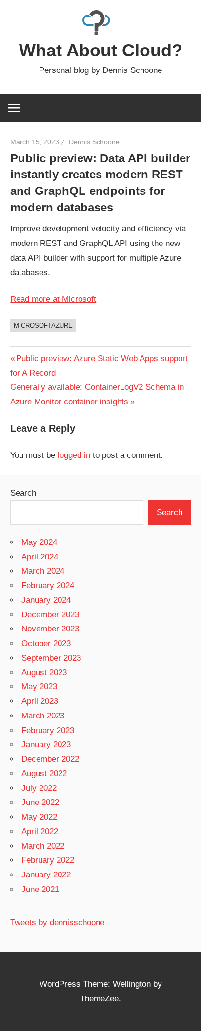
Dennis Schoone (94, 142)
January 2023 (46, 744)
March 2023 (42, 715)
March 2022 (42, 846)
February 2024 (47, 585)
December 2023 (50, 614)
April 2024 (39, 556)
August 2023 (44, 672)
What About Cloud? (100, 50)
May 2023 (39, 686)
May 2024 (39, 542)
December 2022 (50, 759)
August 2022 (44, 773)
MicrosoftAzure (43, 325)
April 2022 (39, 831)
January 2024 (46, 600)
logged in (74, 455)
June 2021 (40, 889)
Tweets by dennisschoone (57, 922)
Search (23, 493)
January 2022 (46, 874)
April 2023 (39, 701)
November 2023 (50, 628)
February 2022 (47, 860)
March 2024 (42, 571)
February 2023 (47, 730)
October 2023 (46, 643)
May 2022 (39, 816)
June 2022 (40, 802)
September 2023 (51, 658)
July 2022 (39, 788)
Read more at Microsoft (53, 299)
